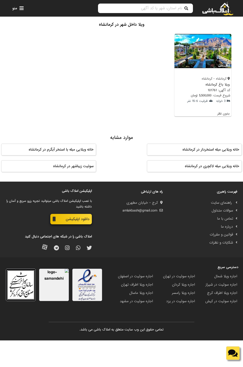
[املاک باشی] (217, 8)
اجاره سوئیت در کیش (221, 301)
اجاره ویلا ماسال (141, 293)
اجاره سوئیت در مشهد (136, 301)
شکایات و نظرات (221, 242)
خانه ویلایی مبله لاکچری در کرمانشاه (212, 166)
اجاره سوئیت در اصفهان (135, 276)
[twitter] (89, 248)
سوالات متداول (222, 210)
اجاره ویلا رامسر (183, 293)
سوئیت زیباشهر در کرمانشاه (73, 166)
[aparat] (44, 248)
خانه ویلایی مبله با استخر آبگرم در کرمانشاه (61, 149)
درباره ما (227, 227)
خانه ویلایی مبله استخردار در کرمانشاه (210, 149)
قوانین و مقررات (221, 234)
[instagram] (67, 248)
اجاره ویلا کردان (183, 284)
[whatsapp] (78, 248)
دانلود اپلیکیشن (77, 219)
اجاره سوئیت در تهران (179, 276)
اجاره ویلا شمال (225, 276)
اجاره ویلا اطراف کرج (222, 293)
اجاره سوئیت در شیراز (221, 284)
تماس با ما (225, 218)
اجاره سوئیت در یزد (180, 301)
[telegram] (56, 248)
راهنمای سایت (222, 203)
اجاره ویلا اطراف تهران (137, 284)
